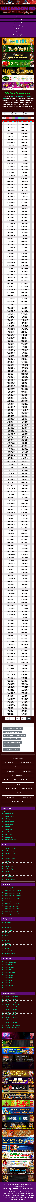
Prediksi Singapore (8, 813)
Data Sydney (7, 927)
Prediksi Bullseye (8, 824)
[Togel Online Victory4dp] (18, 1051)
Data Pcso (6, 935)
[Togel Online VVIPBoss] (18, 41)
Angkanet (17, 1193)
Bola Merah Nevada (9, 985)
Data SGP (28, 1190)
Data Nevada (7, 945)
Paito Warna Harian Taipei (10, 1017)
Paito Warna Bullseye (9, 858)
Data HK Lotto (11, 1197)
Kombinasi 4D (10, 797)
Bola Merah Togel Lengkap (10, 988)
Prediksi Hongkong (8, 816)
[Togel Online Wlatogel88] (18, 1088)
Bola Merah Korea (8, 977)
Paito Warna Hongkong (9, 851)
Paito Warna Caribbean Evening (18, 93)
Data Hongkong (7, 925)
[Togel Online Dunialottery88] (18, 1133)
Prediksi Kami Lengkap (9, 839)
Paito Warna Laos (8, 866)
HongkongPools (10, 1195)
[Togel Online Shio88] (18, 1171)
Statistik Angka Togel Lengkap (11, 914)
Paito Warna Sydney (9, 853)
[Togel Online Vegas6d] (18, 1066)
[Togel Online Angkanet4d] (18, 1156)
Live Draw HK (18, 20)
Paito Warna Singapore (9, 848)
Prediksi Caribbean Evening (11, 749)
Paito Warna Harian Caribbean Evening (14, 735)
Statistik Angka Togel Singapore (12, 888)
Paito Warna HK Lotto (21, 1197)
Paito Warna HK (17, 1188)
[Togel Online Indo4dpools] (18, 1111)
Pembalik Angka (10, 788)
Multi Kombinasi (27, 788)
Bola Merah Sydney (8, 967)
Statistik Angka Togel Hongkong (12, 890)
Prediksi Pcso (7, 826)
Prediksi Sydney (7, 819)
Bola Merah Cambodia (9, 970)
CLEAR (4, 117)
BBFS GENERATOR (19, 758)
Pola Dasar (18, 784)
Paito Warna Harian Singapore (11, 996)
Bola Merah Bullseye (9, 972)
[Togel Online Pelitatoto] (18, 78)
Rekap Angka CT (10, 771)
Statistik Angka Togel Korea (11, 903)
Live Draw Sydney (18, 26)
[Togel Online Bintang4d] (18, 1081)
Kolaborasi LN (26, 797)
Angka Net (10, 1188)
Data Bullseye (7, 933)
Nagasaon (24, 1188)
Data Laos (6, 940)
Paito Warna (18, 29)
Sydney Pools (23, 1193)
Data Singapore (7, 922)
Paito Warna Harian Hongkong (11, 999)
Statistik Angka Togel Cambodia (12, 895)
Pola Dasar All (26, 780)
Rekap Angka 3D (27, 771)
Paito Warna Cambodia (9, 856)
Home (18, 17)
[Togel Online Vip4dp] (18, 1126)
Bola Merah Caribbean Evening (12, 742)
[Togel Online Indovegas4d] (18, 1178)
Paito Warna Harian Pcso (10, 1009)
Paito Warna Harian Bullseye (11, 1007)
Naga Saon (30, 1188)
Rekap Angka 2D (19, 775)
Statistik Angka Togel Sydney (11, 893)
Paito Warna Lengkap (9, 879)
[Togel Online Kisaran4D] (18, 63)
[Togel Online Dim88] (18, 48)
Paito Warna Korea (8, 864)
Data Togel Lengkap (9, 953)
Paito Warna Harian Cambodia (11, 1004)
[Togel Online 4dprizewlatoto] (18, 1096)
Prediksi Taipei (7, 834)
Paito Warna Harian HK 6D (10, 1022)
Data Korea (6, 938)
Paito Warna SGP (17, 1190)
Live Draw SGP (18, 23)
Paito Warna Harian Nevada (11, 1020)
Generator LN (10, 763)
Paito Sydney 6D (18, 35)
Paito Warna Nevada (9, 871)
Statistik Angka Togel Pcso (10, 901)
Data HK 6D (6, 948)
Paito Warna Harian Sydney (11, 1002)
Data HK (24, 1190)
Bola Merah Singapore (9, 962)
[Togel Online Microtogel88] (18, 1036)
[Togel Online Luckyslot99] (18, 1118)
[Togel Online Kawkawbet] (18, 1058)
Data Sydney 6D (7, 951)
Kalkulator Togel (19, 801)
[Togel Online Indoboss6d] (18, 1043)
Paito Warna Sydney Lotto (20, 1195)
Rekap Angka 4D (10, 780)
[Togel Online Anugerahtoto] (18, 1141)
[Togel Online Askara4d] (18, 1073)
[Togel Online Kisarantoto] (18, 71)
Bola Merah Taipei (8, 983)
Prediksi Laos (7, 832)
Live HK (4, 811)
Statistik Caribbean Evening (11, 746)
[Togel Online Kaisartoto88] (18, 1103)
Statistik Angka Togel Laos (10, 906)
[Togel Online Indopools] (18, 1163)
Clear (28, 718)
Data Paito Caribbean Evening (12, 739)
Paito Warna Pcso (8, 861)
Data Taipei (6, 943)
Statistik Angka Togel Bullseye (11, 898)
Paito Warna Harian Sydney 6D (11, 1025)
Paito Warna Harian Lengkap (11, 1027)
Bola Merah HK (7, 964)
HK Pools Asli (21, 1199)
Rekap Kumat (19, 767)
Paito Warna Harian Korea (10, 1012)
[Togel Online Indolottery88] (18, 1148)
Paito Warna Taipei (8, 869)
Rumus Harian (26, 763)
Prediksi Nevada (8, 837)
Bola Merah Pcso (8, 975)
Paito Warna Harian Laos (10, 1014)
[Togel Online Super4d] (18, 56)
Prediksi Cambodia (8, 821)
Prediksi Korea (7, 829)
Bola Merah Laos (8, 980)
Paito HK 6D (18, 32)
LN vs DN (19, 793)
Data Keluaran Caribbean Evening (13, 728)
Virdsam (5, 1188)
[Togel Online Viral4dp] (18, 86)
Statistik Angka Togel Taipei (11, 908)
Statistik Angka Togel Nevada (11, 911)
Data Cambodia (7, 930)
